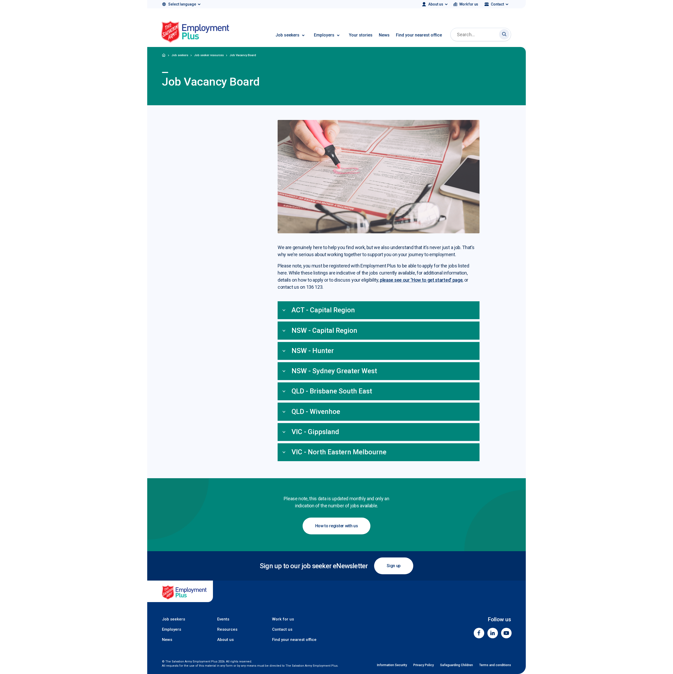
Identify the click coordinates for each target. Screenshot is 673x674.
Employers (324, 35)
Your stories (361, 35)
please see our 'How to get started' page (421, 280)
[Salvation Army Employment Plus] (195, 32)
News (384, 35)
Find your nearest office (419, 35)
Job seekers (287, 35)
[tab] (379, 310)
